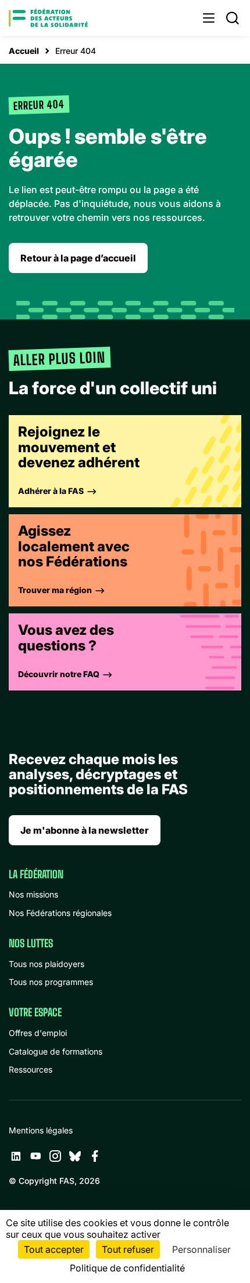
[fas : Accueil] (48, 18)
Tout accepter (54, 1249)
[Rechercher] (232, 18)
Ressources (30, 1069)
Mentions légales (41, 1130)
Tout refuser (128, 1249)
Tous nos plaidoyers (46, 964)
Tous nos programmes (51, 982)
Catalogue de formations (55, 1051)
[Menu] (209, 18)
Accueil (24, 51)
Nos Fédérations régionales (60, 913)
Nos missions (33, 894)
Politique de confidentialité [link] (127, 1268)
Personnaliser (201, 1249)
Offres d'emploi (38, 1033)
